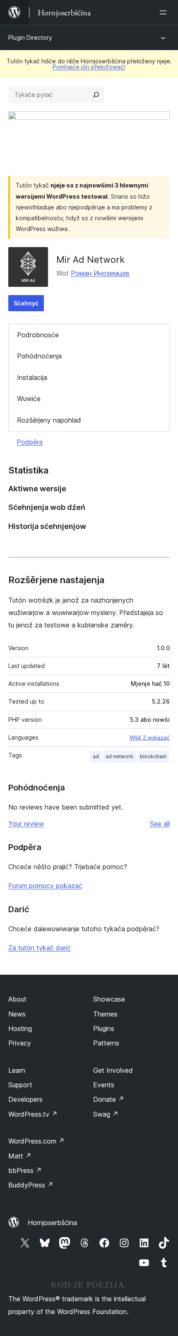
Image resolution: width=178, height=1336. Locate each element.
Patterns (106, 1043)
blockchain (153, 756)
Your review (26, 823)
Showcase (109, 999)
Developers (25, 1099)
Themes (105, 1014)
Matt (19, 1156)
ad (96, 756)
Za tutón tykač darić (39, 948)
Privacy (19, 1043)
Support (20, 1085)
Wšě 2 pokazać (150, 737)
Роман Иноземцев (100, 273)
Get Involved (113, 1070)
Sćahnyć (26, 303)
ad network (119, 756)
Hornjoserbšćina (52, 1222)
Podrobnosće (38, 335)
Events (103, 1085)
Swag (105, 1114)
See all (160, 823)
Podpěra (30, 442)
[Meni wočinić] (165, 12)
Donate (108, 1099)
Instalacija (32, 377)
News (17, 1014)
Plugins (103, 1028)
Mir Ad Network (90, 259)
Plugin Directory (30, 37)
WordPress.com (36, 1141)
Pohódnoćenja (39, 356)
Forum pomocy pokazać (45, 886)
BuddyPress (30, 1185)
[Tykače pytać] (96, 95)
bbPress (25, 1170)
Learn (16, 1070)
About (17, 999)
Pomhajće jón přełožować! (89, 66)
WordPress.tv (33, 1114)
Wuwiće (29, 398)
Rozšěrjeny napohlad (49, 420)
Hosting (20, 1028)
